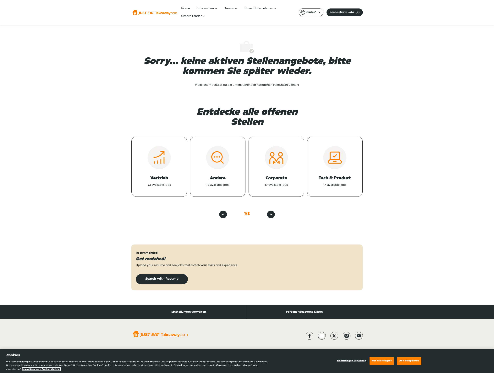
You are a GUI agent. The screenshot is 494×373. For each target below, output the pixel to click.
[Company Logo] (154, 12)
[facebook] (309, 336)
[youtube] (359, 336)
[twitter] (334, 336)
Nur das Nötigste (382, 361)
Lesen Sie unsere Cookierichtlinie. (41, 369)
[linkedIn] (322, 336)
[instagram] (346, 336)
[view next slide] (271, 214)
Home (185, 8)
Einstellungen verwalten (188, 311)
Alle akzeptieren (409, 361)
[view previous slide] (223, 214)
